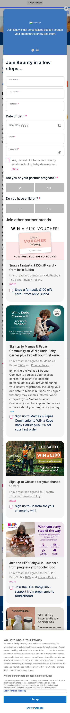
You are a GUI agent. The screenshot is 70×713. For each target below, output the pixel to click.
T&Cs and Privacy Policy (24, 496)
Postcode (14, 104)
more (15, 168)
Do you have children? (23, 198)
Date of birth (16, 116)
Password (14, 149)
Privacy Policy (31, 279)
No (20, 188)
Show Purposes (35, 707)
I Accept (35, 699)
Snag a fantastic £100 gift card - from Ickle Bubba (33, 292)
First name (14, 79)
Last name (14, 91)
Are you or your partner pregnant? (32, 178)
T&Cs (12, 279)
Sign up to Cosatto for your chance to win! (34, 508)
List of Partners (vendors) (15, 691)
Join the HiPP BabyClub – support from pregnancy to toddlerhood (34, 591)
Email (12, 137)
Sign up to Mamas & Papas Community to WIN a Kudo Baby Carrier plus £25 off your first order (34, 422)
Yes (49, 188)
